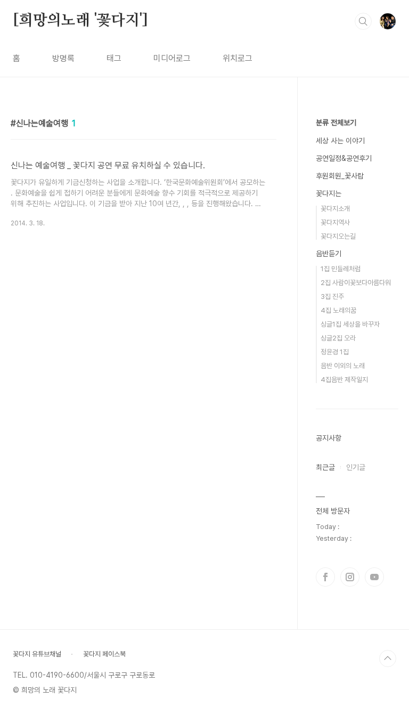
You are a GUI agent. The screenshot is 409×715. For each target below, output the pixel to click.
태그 (114, 58)
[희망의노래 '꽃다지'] (80, 20)
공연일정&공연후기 (344, 158)
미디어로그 (172, 58)
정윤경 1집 (335, 352)
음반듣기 (328, 253)
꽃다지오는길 (338, 236)
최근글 (325, 467)
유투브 (374, 577)
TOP (387, 658)
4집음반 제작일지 (344, 380)
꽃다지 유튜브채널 (37, 654)
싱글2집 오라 (338, 338)
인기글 (355, 467)
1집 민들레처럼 (341, 269)
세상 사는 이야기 (340, 140)
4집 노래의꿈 (338, 310)
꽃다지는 (328, 193)
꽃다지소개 (335, 209)
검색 (363, 21)
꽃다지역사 (335, 222)
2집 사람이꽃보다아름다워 (356, 283)
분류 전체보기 (336, 122)
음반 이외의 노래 (343, 366)
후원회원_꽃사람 (340, 176)
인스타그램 (349, 577)
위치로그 (237, 58)
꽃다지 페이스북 (104, 654)
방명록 (63, 58)
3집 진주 (332, 296)
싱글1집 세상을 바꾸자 (350, 324)
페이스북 (325, 577)
